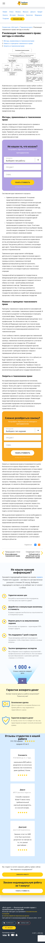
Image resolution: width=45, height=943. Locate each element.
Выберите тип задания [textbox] (16, 431)
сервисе (39, 577)
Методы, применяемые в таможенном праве (19, 41)
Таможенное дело (26, 27)
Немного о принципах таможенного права (18, 43)
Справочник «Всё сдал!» (10, 27)
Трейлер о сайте (25, 922)
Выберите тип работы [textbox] (15, 161)
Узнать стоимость (22, 182)
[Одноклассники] (39, 545)
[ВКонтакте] (35, 545)
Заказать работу (22, 874)
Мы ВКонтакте (10, 922)
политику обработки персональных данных (16, 916)
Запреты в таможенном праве (14, 46)
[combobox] (22, 160)
